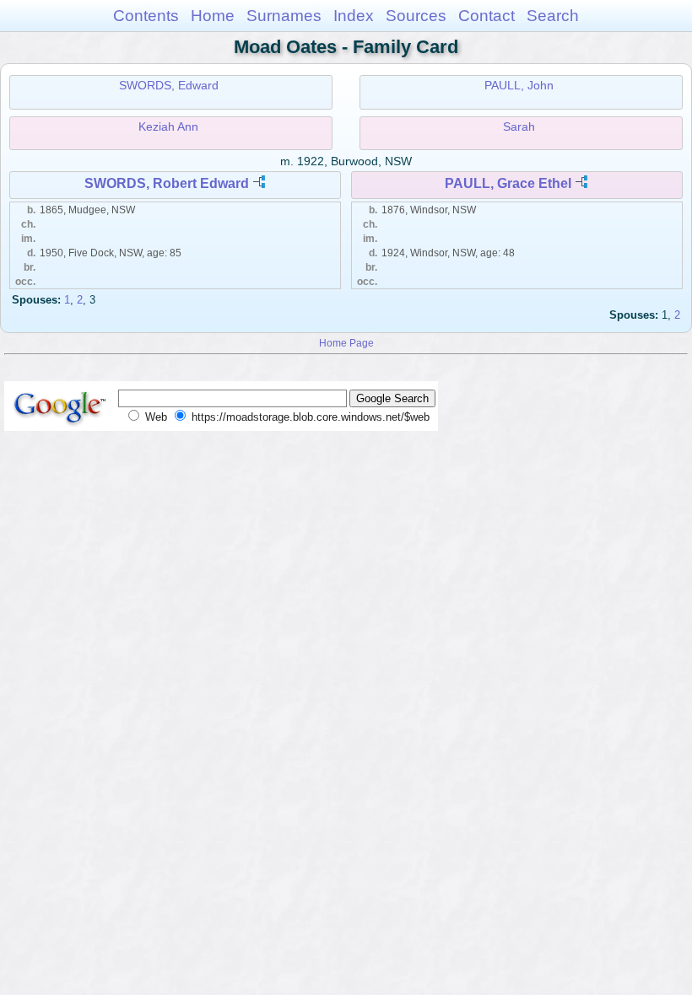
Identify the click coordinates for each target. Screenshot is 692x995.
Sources (416, 15)
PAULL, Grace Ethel (508, 183)
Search (553, 15)
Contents (146, 15)
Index (353, 15)
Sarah (519, 126)
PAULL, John (519, 85)
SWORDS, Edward (169, 85)
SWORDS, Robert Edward (166, 183)
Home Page (346, 342)
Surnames (284, 15)
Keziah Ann (168, 126)
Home (213, 15)
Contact (486, 15)
